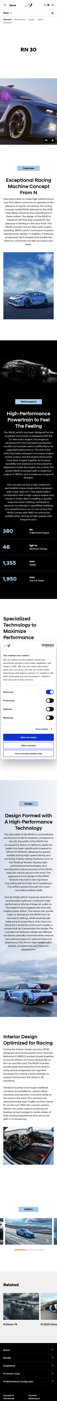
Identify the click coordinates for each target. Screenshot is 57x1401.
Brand (6, 1350)
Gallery (40, 19)
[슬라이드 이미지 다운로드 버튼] (46, 1240)
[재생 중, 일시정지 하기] (52, 140)
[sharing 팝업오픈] (53, 13)
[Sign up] (53, 5)
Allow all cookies (28, 737)
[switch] (50, 700)
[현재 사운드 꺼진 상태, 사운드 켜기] (46, 140)
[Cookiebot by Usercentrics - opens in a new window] (42, 646)
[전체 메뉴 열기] (4, 5)
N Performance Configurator (18, 1381)
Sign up (12, 5)
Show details (42, 729)
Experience (9, 1365)
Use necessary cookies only (28, 753)
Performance (20, 19)
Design (31, 19)
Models (7, 1357)
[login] (53, 5)
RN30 (6, 13)
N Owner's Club (11, 1373)
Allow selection (28, 745)
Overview (7, 19)
